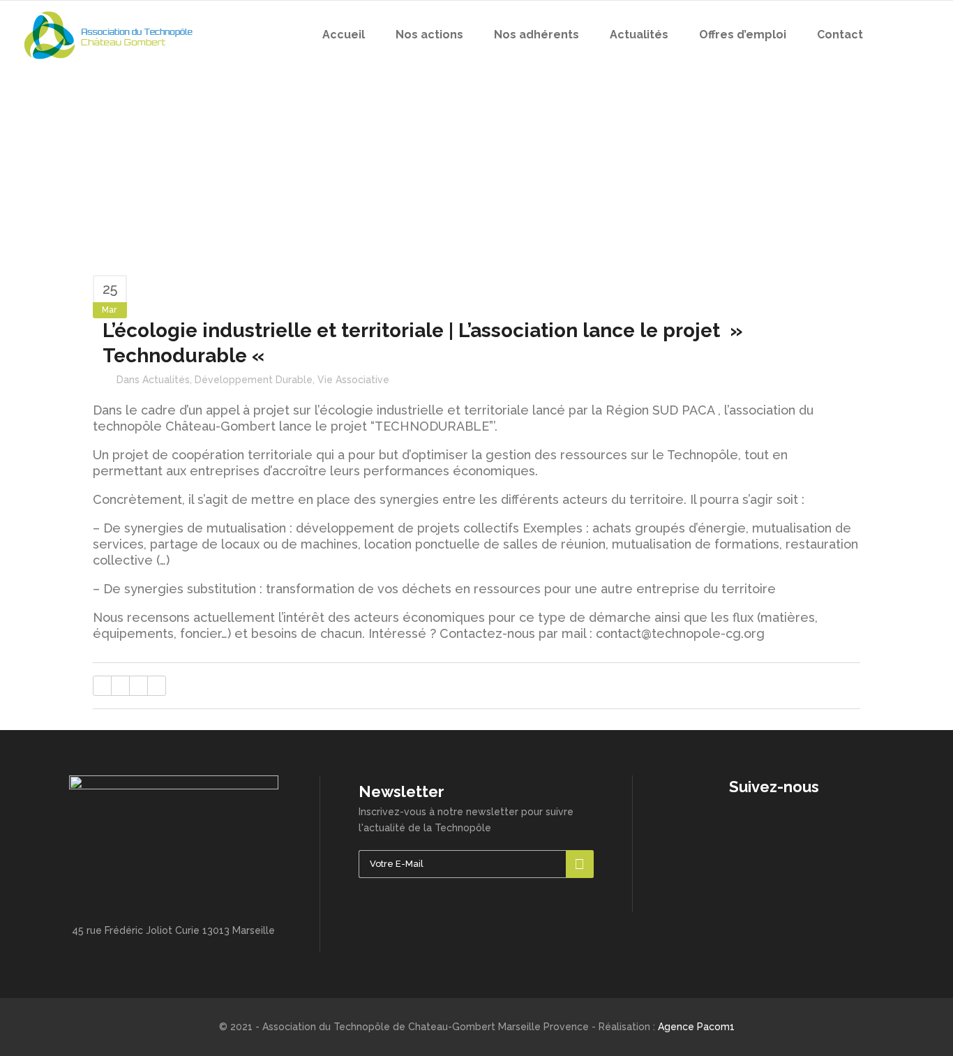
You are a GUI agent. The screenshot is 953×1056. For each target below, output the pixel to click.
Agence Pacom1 (696, 1026)
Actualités (166, 379)
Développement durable (254, 379)
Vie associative (353, 379)
